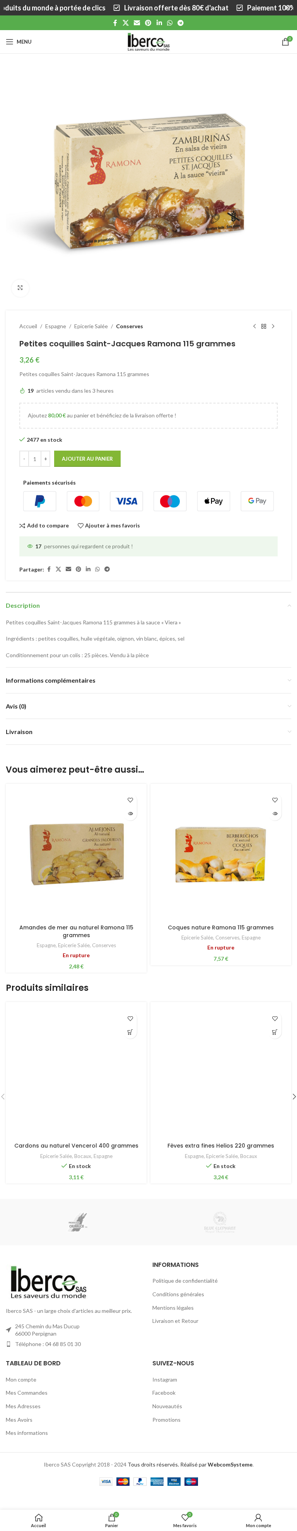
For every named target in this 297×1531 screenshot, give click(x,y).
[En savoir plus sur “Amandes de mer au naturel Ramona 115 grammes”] (130, 814)
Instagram (164, 1379)
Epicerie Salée (91, 326)
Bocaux (82, 1156)
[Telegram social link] (180, 23)
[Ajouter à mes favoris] (130, 800)
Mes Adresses (23, 1406)
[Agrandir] (20, 288)
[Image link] (48, 1281)
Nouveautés (167, 1406)
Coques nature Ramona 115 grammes (221, 927)
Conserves (129, 326)
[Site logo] (148, 41)
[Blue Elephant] (219, 1222)
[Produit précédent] (254, 326)
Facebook (164, 1392)
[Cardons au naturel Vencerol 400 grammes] (76, 1072)
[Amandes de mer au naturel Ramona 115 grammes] (76, 854)
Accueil (28, 326)
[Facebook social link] (115, 23)
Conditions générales (178, 1294)
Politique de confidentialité (185, 1280)
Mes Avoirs (19, 1419)
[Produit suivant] (273, 326)
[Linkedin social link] (159, 23)
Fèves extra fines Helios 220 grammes (220, 1146)
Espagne (55, 326)
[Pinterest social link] (148, 23)
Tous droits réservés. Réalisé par (190, 1464)
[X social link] (125, 23)
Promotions (166, 1419)
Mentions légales (173, 1307)
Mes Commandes (27, 1392)
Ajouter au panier (87, 459)
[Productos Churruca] (77, 1222)
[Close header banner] (287, 7)
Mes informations (27, 1432)
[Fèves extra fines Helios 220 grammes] (220, 1072)
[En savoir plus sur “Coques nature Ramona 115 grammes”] (275, 814)
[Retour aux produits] (263, 326)
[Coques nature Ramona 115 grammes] (220, 854)
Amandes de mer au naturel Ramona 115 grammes (76, 931)
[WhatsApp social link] (169, 23)
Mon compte (21, 1379)
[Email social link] (136, 23)
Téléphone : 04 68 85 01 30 (48, 1344)
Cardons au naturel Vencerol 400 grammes (76, 1146)
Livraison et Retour (175, 1320)
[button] (130, 1032)
